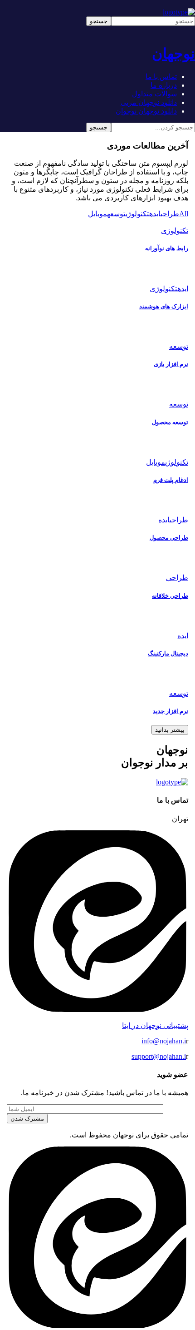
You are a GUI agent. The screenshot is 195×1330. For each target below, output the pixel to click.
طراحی (170, 214)
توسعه (116, 214)
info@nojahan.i (163, 1041)
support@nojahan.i (159, 1056)
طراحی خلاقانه (170, 595)
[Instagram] (97, 1326)
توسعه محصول (170, 422)
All (183, 214)
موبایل (97, 214)
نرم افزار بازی (171, 364)
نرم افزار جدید (170, 711)
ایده (155, 214)
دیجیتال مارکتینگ (168, 653)
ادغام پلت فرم (170, 479)
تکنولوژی (137, 214)
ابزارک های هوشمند (163, 306)
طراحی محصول (169, 537)
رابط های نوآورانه (166, 248)
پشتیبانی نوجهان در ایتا (155, 1025)
